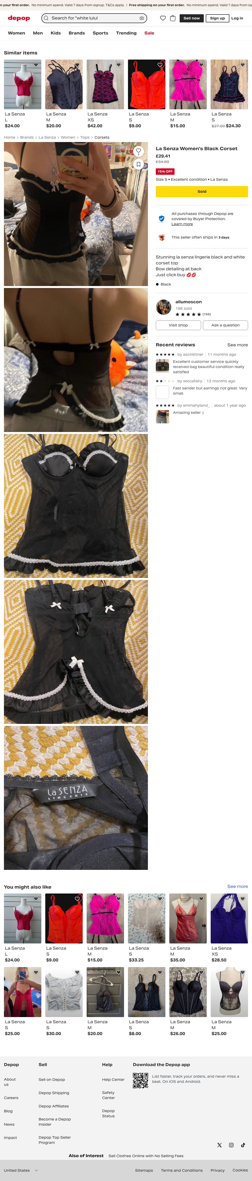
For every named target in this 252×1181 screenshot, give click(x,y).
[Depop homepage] (19, 18)
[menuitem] (16, 33)
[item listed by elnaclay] (22, 992)
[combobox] (94, 18)
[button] (211, 314)
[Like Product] (35, 65)
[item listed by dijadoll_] (188, 992)
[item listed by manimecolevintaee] (22, 918)
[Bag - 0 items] (173, 18)
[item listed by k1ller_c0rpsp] (105, 918)
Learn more (182, 224)
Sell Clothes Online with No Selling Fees (146, 1156)
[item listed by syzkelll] (146, 992)
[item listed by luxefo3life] (146, 918)
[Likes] (163, 18)
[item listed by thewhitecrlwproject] (64, 992)
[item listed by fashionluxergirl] (64, 918)
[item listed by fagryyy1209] (188, 918)
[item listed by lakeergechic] (229, 992)
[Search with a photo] (141, 18)
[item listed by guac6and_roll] (105, 992)
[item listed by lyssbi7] (229, 918)
